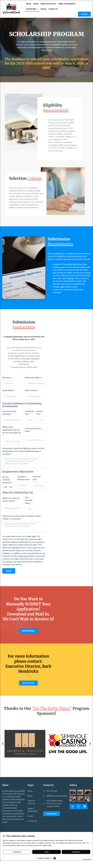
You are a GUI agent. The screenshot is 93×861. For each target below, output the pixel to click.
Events (43, 9)
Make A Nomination (67, 4)
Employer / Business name (23, 478)
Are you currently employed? (7, 480)
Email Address (8, 390)
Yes (5, 487)
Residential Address (33, 377)
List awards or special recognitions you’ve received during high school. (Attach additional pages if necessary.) (23, 451)
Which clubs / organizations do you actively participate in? (11, 430)
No (11, 487)
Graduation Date (29, 412)
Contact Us (53, 9)
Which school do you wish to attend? (11, 499)
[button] (3, 743)
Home (28, 4)
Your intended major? (28, 500)
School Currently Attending (9, 412)
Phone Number (31, 390)
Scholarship (31, 9)
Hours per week (37, 478)
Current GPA (39, 412)
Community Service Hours (33, 429)
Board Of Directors (48, 4)
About (35, 4)
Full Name (6, 377)
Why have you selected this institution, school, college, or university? (21, 517)
